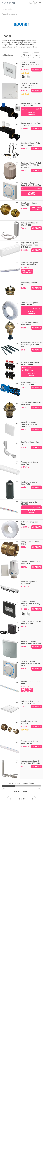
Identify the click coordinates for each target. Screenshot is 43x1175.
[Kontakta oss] (30, 3)
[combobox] (21, 799)
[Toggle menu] (39, 3)
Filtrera (26, 55)
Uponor (14, 14)
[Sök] (3, 9)
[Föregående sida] (10, 799)
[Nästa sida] (33, 799)
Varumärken (7, 14)
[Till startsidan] (8, 3)
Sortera (37, 55)
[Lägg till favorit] (17, 63)
